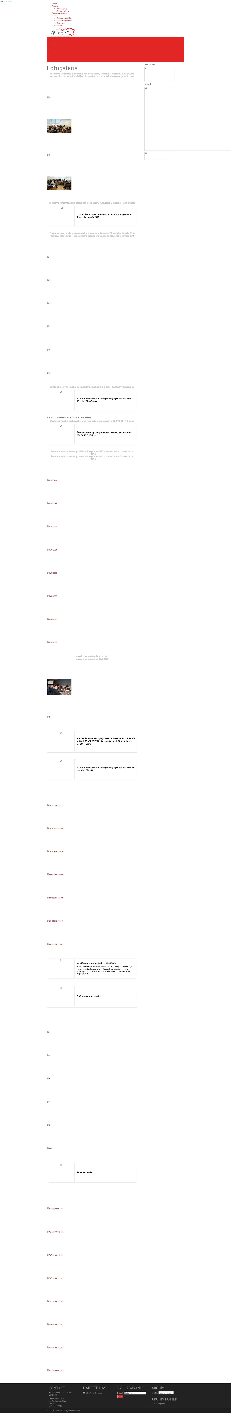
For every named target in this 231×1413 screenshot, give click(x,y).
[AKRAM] (63, 32)
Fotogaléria (160, 1403)
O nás (54, 50)
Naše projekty (62, 43)
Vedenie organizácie (64, 52)
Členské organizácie (59, 47)
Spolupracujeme (63, 45)
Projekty (55, 40)
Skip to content (5, 1)
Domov (54, 38)
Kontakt (59, 59)
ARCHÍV (155, 1393)
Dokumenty (61, 57)
